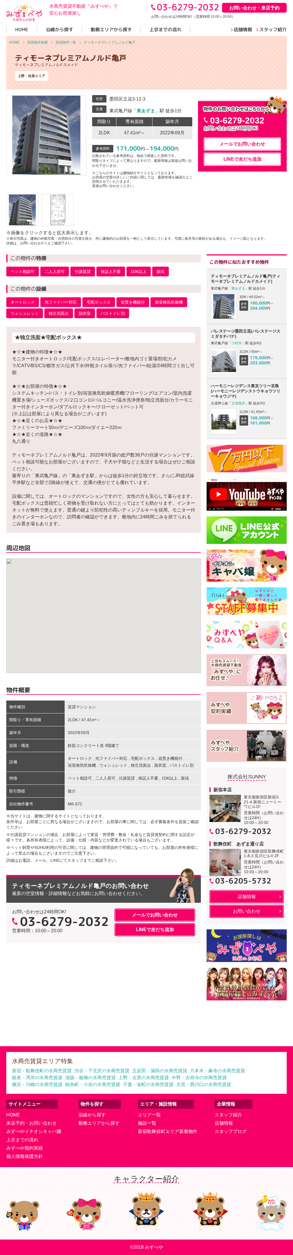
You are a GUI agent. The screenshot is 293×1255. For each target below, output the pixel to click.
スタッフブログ (231, 1131)
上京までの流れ (22, 1139)
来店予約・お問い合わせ (31, 1123)
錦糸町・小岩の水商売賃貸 (92, 1084)
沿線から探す (92, 1114)
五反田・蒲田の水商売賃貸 (159, 1070)
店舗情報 (224, 1123)
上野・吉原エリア (31, 76)
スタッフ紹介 (228, 1114)
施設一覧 (147, 1123)
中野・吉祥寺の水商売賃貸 (199, 1077)
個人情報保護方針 (24, 1156)
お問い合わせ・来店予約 (254, 7)
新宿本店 (222, 789)
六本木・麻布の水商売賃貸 (217, 1070)
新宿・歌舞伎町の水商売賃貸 (42, 1070)
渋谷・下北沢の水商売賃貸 (101, 1070)
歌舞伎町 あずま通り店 (238, 843)
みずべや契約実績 (24, 1148)
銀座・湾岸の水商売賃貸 (37, 1077)
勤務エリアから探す (99, 1123)
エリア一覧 (149, 1114)
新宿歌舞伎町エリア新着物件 (167, 1131)
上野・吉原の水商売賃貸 (143, 1077)
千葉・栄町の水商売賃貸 (148, 1084)
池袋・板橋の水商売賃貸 (90, 1077)
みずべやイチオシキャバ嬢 (33, 1131)
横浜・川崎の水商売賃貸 (37, 1084)
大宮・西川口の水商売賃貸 (203, 1084)
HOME (13, 1114)
